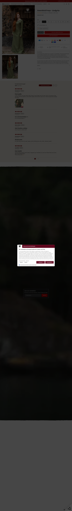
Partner (26, 262)
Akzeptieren (49, 262)
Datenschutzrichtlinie (22, 260)
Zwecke (21, 262)
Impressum (27, 260)
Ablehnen (40, 262)
